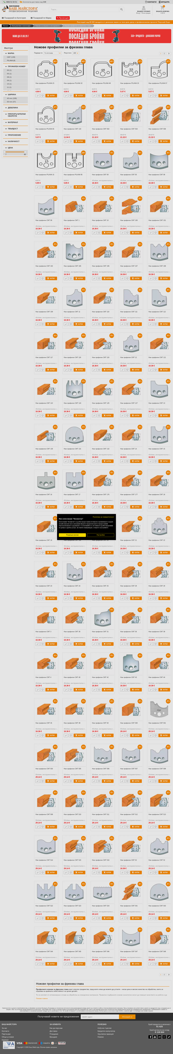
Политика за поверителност (103, 517)
